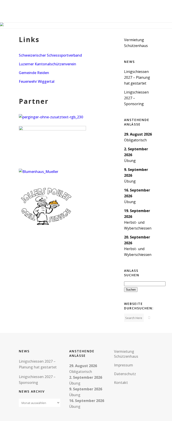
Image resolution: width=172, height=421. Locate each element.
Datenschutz (125, 373)
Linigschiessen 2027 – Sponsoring (37, 379)
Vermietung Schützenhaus (126, 354)
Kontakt (121, 382)
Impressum (123, 365)
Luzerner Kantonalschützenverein (47, 64)
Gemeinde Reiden (34, 72)
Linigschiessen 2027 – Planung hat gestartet (137, 77)
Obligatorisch (135, 140)
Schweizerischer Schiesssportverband (50, 55)
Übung (130, 160)
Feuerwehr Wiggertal (36, 81)
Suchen (132, 289)
